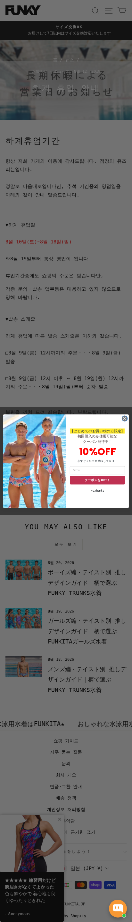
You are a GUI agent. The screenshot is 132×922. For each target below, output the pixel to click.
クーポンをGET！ (97, 480)
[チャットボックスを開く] (118, 909)
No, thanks (97, 491)
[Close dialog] (125, 418)
